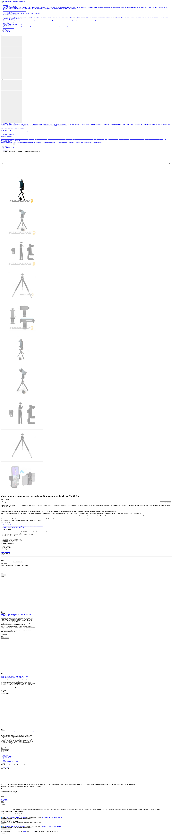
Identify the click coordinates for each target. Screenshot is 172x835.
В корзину (5, 637)
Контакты (5, 755)
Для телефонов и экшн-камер (10, 14)
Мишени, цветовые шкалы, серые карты (91, 17)
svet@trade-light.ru (5, 767)
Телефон (2, 560)
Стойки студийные (59, 7)
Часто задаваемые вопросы (53, 26)
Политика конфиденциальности (10, 761)
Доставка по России (17, 24)
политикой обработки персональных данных (51, 817)
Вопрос (2, 573)
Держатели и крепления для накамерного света (120, 17)
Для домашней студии (8, 12)
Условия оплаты (7, 26)
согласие (33, 831)
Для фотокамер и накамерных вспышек (12, 15)
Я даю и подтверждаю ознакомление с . (32, 817)
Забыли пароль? (4, 800)
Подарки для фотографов (9, 22)
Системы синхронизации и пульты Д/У (55, 8)
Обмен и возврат (71, 26)
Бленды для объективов (14, 18)
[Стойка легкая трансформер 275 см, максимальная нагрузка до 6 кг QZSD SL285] (18, 728)
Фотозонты (91, 7)
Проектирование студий (16, 26)
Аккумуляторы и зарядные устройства (73, 17)
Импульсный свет (15, 7)
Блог (4, 760)
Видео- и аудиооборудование (127, 7)
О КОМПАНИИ (7, 25)
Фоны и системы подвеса (25, 7)
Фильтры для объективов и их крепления (55, 17)
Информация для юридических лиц (38, 26)
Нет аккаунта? (4, 799)
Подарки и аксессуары (34, 13)
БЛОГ (4, 29)
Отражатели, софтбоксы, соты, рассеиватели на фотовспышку (17, 17)
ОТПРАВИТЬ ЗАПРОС (18, 561)
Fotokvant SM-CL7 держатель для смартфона (13, 527)
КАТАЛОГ (5, 5)
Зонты (96, 20)
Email (2, 794)
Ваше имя (3, 558)
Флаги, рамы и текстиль (115, 7)
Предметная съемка (9, 13)
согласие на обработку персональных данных (15, 817)
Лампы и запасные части (70, 8)
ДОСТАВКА (6, 23)
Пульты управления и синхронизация (154, 17)
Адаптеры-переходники (25, 8)
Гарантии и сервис (26, 26)
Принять (2, 833)
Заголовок (3, 567)
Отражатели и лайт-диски (69, 7)
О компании (6, 754)
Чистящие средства (105, 17)
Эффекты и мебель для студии (82, 7)
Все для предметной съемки (37, 7)
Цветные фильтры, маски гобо (141, 7)
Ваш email (3, 823)
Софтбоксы (97, 7)
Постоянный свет (7, 7)
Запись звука (23, 11)
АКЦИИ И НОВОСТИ (8, 28)
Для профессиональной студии (10, 6)
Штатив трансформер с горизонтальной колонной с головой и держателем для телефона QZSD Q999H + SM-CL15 (15, 677)
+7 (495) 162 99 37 (7, 31)
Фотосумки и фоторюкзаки (58, 20)
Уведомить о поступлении (165, 502)
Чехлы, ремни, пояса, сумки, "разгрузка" (85, 20)
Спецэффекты (101, 20)
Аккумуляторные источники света (26, 20)
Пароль (2, 796)
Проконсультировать (5, 552)
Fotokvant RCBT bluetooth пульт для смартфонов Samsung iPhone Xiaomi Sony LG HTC (23, 526)
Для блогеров (6, 9)
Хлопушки (17, 8)
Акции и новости (7, 758)
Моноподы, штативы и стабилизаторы (43, 20)
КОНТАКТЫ (6, 30)
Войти (2, 801)
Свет (4, 11)
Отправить (3, 575)
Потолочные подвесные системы (38, 8)
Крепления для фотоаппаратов (39, 17)
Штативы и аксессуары (49, 7)
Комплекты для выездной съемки (11, 20)
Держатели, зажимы (153, 7)
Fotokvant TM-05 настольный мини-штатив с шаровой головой (17, 524)
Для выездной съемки (8, 19)
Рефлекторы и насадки (105, 7)
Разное (21, 18)
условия (25, 831)
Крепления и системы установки (13, 11)
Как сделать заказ (63, 26)
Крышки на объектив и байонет (138, 17)
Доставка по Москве (8, 24)
